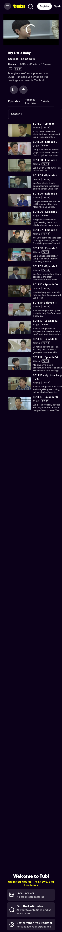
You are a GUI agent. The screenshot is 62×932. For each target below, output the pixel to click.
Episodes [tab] (14, 101)
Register (44, 6)
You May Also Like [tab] (30, 101)
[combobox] (35, 114)
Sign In (57, 6)
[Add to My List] (14, 89)
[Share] (23, 89)
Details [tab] (45, 101)
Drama (12, 64)
